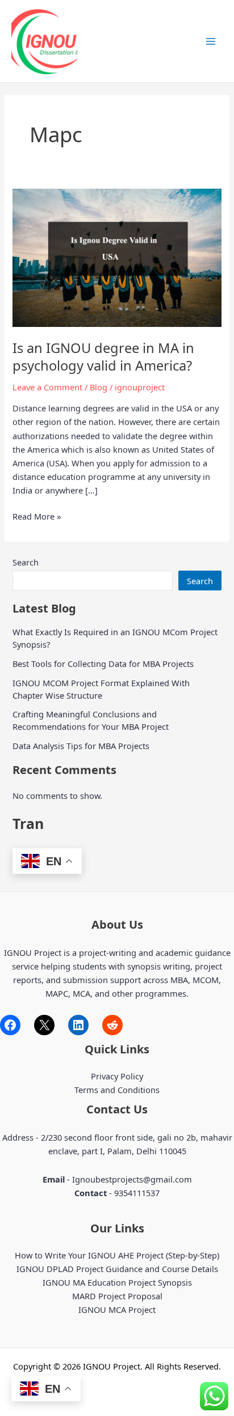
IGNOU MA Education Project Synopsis (117, 1282)
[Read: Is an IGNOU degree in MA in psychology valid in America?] (116, 256)
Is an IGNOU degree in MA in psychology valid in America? (103, 357)
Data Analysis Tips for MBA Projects (80, 745)
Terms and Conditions (117, 1089)
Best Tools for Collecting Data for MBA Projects (103, 663)
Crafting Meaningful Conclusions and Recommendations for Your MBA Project (90, 720)
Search (25, 562)
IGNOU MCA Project (117, 1309)
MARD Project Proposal (117, 1296)
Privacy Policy (117, 1076)
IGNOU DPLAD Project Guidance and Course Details (117, 1268)
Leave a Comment (47, 387)
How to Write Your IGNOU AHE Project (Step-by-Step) (117, 1255)
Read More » (36, 516)
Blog (98, 387)
